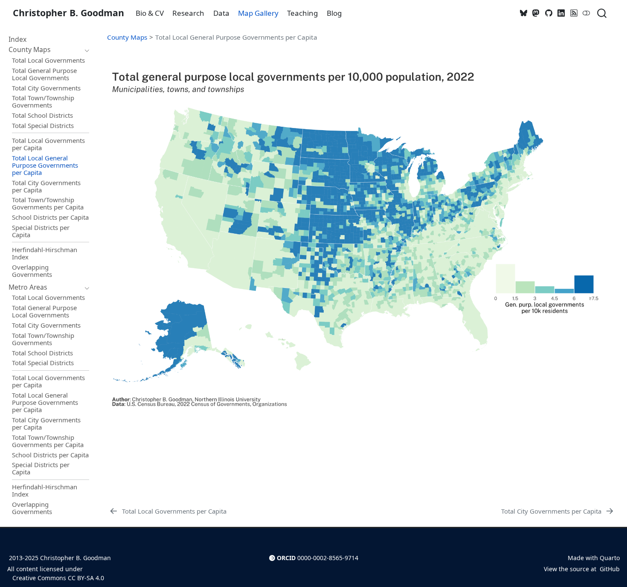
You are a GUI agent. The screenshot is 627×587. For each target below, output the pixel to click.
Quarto (610, 558)
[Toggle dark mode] (586, 13)
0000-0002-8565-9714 (327, 558)
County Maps (127, 37)
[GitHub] (548, 13)
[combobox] (602, 13)
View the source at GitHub (582, 569)
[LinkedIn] (561, 13)
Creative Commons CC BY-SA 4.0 (57, 578)
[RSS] (574, 13)
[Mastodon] (536, 13)
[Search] (602, 13)
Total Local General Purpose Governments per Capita (236, 37)
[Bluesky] (523, 13)
